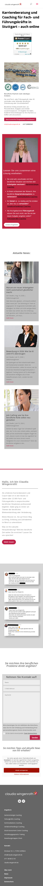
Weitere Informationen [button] (21, 774)
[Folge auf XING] (23, 801)
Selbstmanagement (12, 298)
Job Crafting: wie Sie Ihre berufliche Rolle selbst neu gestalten (18, 417)
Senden (35, 737)
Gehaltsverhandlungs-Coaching (18, 206)
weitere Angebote (12, 225)
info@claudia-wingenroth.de (12, 124)
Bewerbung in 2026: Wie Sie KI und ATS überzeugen (20, 352)
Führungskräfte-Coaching (16, 219)
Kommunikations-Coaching (27, 197)
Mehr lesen (9, 542)
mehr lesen (10, 318)
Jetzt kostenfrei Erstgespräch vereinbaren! (20, 119)
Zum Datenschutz (30, 733)
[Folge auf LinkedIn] (19, 801)
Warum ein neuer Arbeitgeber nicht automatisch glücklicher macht (20, 290)
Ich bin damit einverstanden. (21, 733)
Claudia (11, 296)
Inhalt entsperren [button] (21, 770)
